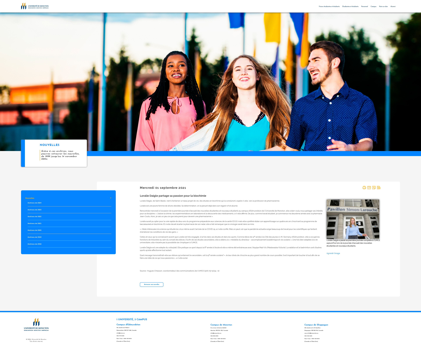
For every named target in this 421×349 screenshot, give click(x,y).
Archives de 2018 (34, 244)
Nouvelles (29, 198)
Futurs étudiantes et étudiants (329, 6)
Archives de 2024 (34, 203)
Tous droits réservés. (36, 341)
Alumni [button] (393, 6)
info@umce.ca (121, 333)
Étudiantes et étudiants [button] (350, 6)
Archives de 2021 (34, 223)
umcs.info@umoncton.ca (311, 333)
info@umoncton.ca (215, 333)
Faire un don (383, 6)
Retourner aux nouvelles (151, 284)
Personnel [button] (364, 6)
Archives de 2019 (34, 237)
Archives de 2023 (34, 210)
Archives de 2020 (34, 230)
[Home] (34, 6)
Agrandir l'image (333, 253)
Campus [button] (373, 6)
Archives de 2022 (34, 216)
